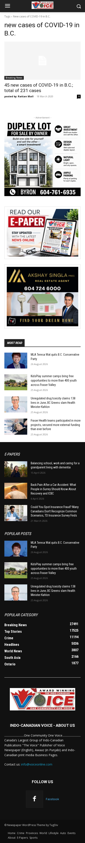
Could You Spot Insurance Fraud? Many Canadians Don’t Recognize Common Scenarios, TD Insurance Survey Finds (55, 511)
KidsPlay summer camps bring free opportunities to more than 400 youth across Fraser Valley (54, 380)
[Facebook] (34, 799)
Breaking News (14, 77)
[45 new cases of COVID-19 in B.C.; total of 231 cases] (42, 61)
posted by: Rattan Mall (19, 96)
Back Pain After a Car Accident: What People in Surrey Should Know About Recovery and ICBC (53, 489)
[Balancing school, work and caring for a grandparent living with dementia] (15, 469)
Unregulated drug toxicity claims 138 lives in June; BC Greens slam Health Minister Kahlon (53, 403)
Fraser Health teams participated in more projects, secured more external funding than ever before (56, 425)
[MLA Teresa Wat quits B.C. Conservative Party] (15, 361)
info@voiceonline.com (36, 764)
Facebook (52, 799)
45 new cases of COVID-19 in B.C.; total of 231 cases (38, 87)
